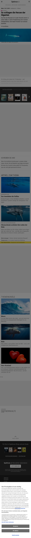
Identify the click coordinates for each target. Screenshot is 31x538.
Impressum (23, 508)
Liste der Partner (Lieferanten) (8, 522)
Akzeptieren (15, 526)
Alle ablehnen (15, 530)
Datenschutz (17, 508)
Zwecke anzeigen (15, 535)
